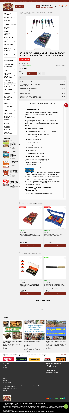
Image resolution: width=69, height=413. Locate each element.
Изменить (39, 77)
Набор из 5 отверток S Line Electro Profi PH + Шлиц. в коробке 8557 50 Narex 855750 (30, 235)
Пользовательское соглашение (10, 374)
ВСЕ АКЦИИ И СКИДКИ (7, 28)
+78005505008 (50, 371)
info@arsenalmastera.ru (47, 7)
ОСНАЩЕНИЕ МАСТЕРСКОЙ (7, 49)
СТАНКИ (6, 41)
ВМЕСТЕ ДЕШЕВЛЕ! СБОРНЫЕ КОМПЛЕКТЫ (10, 23)
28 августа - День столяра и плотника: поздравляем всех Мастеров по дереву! (15, 144)
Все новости (14, 138)
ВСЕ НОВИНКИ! (8, 17)
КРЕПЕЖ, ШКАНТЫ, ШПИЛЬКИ (8, 107)
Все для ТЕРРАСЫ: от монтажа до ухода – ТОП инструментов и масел (56, 342)
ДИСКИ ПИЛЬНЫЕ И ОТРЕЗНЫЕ (8, 85)
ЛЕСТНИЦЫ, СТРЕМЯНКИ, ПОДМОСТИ (7, 128)
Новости (15, 1)
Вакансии (5, 378)
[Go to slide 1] (34, 49)
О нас (36, 1)
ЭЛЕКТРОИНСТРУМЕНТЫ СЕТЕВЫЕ (9, 69)
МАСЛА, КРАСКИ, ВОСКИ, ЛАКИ (8, 102)
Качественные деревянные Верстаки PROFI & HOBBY (12, 342)
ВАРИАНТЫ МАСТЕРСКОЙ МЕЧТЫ (7, 33)
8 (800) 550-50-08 (46, 6)
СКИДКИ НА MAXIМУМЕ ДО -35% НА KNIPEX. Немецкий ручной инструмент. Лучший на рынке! (15, 183)
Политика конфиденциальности (10, 371)
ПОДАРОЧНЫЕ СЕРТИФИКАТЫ (7, 13)
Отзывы (41, 1)
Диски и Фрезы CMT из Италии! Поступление (14, 163)
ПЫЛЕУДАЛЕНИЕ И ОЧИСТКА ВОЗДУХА (8, 118)
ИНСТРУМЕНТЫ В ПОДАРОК (8, 122)
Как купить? (5, 367)
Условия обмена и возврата (9, 376)
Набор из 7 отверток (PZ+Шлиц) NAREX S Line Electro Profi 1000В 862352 (54, 235)
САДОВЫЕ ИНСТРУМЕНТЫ (8, 132)
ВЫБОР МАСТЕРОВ (8, 20)
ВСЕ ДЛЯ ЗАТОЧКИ (8, 113)
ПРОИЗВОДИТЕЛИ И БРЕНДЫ (8, 38)
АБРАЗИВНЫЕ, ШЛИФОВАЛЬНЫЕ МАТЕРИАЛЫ (8, 98)
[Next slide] (57, 33)
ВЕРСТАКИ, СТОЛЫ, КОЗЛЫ (9, 45)
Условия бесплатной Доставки (10, 388)
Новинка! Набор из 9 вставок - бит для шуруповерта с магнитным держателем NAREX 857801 (29, 286)
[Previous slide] (27, 33)
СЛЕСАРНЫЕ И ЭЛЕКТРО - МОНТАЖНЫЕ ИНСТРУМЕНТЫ (38, 12)
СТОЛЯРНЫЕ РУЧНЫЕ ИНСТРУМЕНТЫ (8, 54)
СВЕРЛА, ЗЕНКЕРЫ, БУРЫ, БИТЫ (8, 92)
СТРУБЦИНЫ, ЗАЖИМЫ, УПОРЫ (8, 81)
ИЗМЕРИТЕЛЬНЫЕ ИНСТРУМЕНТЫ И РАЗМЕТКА (8, 60)
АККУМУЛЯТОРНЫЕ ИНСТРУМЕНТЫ (9, 65)
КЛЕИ (5, 110)
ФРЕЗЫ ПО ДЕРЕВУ (8, 89)
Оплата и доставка (22, 1)
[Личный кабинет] (55, 7)
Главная (5, 1)
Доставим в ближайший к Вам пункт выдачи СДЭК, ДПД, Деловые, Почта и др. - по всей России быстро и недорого (23, 385)
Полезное (5, 380)
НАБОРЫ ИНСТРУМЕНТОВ (25, 14)
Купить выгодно (6, 369)
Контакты (31, 1)
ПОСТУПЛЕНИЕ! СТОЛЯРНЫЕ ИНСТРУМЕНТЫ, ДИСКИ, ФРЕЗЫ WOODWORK (14, 173)
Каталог (10, 1)
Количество (21, 71)
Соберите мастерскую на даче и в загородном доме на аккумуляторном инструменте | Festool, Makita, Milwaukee (33, 343)
